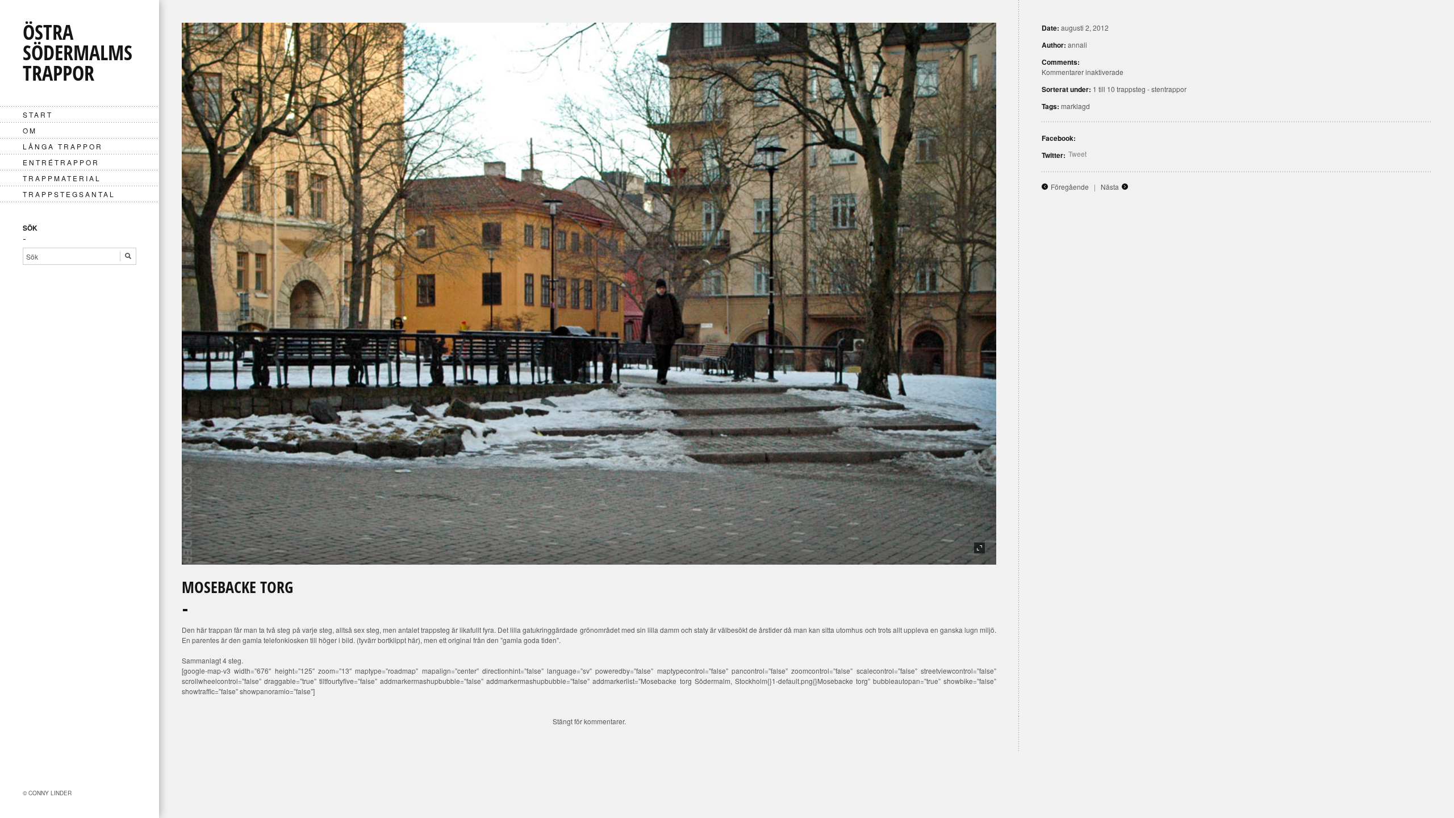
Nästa (1110, 186)
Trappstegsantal (69, 194)
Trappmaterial (62, 178)
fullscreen (979, 547)
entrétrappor (61, 162)
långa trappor (63, 146)
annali (1077, 44)
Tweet (1077, 153)
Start (38, 114)
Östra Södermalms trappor (77, 52)
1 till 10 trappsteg (1119, 89)
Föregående (1070, 186)
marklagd (1075, 106)
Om (30, 130)
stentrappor (1168, 89)
